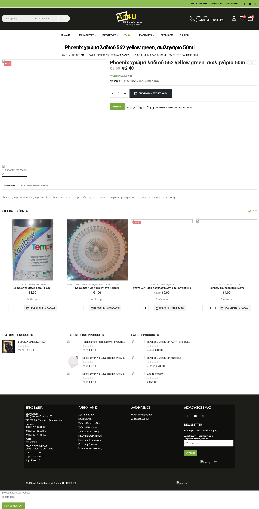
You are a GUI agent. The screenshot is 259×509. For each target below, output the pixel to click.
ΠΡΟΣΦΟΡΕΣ (167, 35)
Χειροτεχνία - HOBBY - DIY (124, 285)
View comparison (13, 505)
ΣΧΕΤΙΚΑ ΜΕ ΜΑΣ (199, 3)
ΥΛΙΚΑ (127, 35)
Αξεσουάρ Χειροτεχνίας (78, 285)
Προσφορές (128, 81)
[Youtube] (250, 3)
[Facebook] (244, 3)
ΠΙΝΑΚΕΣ (65, 35)
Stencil (164, 285)
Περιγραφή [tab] (8, 185)
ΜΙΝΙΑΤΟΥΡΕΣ (86, 35)
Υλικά (138, 81)
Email (141, 107)
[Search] (64, 18)
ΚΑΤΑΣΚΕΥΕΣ (109, 35)
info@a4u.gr (32, 441)
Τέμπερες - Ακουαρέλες (30, 285)
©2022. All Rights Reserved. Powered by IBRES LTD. (51, 483)
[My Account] (234, 18)
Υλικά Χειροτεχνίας (104, 285)
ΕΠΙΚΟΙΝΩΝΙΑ (232, 3)
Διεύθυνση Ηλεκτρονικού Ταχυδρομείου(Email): (198, 437)
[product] (32, 250)
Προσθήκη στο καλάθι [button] (42, 307)
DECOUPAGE (155, 285)
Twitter (134, 107)
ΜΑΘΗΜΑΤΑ (145, 35)
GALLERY (184, 35)
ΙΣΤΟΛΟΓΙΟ (216, 3)
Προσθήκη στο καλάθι (152, 93)
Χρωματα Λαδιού (150, 81)
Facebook (128, 107)
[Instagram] (255, 3)
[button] (249, 211)
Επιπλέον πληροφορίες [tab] (35, 185)
